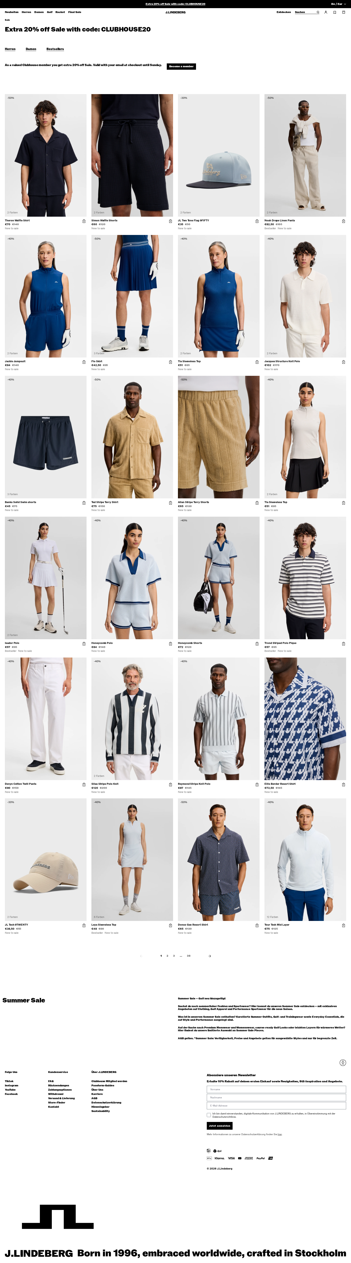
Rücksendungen (58, 1085)
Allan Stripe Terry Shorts (193, 502)
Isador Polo (12, 643)
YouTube (10, 1090)
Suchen (300, 12)
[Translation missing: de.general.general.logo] (175, 12)
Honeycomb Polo (102, 643)
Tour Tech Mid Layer (276, 925)
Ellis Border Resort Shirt (280, 784)
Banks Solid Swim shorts (20, 502)
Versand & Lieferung (61, 1098)
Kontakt (53, 1107)
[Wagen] (343, 12)
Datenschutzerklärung (106, 1102)
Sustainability (100, 1111)
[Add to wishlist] (82, 98)
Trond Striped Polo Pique (280, 643)
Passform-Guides (102, 1085)
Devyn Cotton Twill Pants (20, 784)
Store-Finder (56, 1102)
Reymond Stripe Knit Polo (194, 784)
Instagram (11, 1085)
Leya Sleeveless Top (103, 925)
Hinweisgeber (100, 1107)
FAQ (51, 1081)
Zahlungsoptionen (60, 1090)
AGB (94, 1098)
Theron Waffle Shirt (17, 220)
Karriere (97, 1094)
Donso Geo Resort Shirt (193, 925)
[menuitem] (11, 12)
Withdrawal (55, 1094)
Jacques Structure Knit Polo (282, 361)
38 (189, 956)
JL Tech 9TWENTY (16, 925)
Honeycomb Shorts (190, 643)
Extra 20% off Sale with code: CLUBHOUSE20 (175, 4)
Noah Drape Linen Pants (279, 220)
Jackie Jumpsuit (15, 361)
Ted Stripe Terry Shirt (104, 502)
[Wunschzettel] (334, 12)
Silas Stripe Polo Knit (104, 784)
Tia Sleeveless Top (189, 361)
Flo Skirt (96, 361)
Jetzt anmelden (219, 1125)
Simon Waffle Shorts (104, 220)
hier (280, 1134)
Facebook (11, 1094)
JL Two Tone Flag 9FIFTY (193, 220)
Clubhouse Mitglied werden (109, 1081)
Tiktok (9, 1081)
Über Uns (97, 1090)
